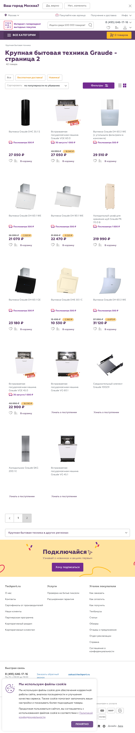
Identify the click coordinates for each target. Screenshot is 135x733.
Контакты (10, 599)
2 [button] (27, 518)
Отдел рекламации (100, 636)
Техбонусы (95, 611)
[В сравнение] (16, 161)
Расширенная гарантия (60, 599)
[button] (53, 6)
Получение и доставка (103, 15)
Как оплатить (97, 599)
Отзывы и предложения (103, 630)
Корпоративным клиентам (20, 630)
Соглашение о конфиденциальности (101, 650)
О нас (8, 593)
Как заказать (96, 593)
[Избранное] (108, 28)
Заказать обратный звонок (48, 676)
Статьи (93, 617)
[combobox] (46, 86)
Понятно (82, 724)
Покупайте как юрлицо (72, 15)
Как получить (97, 605)
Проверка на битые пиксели (63, 593)
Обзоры (93, 624)
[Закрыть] (130, 6)
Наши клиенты (13, 611)
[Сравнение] (116, 28)
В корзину (26, 161)
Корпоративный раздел (18, 624)
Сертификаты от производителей (24, 605)
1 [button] (18, 518)
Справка (94, 642)
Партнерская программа (19, 617)
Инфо (125, 15)
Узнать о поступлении (64, 412)
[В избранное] (10, 161)
